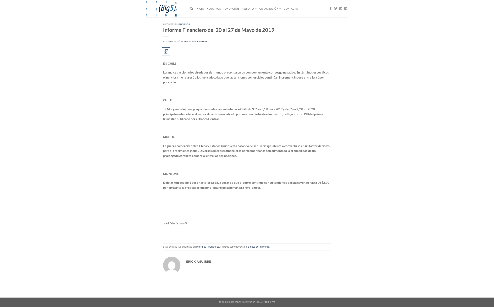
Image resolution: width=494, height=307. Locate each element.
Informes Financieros (176, 24)
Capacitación (268, 8)
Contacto (291, 8)
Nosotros (214, 8)
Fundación (231, 8)
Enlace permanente (258, 246)
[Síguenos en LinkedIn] (345, 8)
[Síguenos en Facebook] (330, 8)
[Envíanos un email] (340, 8)
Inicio (200, 8)
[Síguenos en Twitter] (335, 8)
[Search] (191, 8)
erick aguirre (200, 41)
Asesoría (248, 8)
